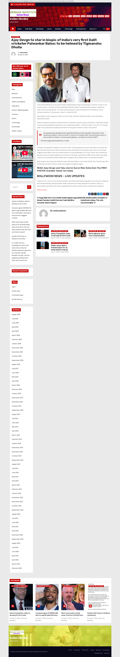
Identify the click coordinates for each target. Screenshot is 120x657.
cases (94, 16)
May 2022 (15, 527)
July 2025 (15, 369)
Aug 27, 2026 (55, 238)
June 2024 (15, 423)
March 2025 (16, 385)
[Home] (13, 29)
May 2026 (15, 327)
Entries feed (16, 291)
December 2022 (17, 497)
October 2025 (16, 356)
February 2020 (17, 568)
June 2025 (15, 373)
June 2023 (15, 473)
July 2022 (15, 518)
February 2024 (17, 439)
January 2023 (16, 493)
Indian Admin (64, 252)
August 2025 (16, 364)
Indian (107, 16)
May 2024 (15, 427)
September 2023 (17, 460)
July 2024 (15, 418)
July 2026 (15, 319)
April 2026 (15, 331)
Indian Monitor (19, 18)
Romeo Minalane (65, 238)
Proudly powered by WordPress (19, 651)
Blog (13, 89)
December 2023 (17, 448)
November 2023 (17, 452)
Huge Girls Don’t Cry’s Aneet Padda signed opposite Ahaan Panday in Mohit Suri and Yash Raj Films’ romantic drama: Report (59, 200)
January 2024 (16, 443)
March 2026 (16, 335)
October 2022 (16, 506)
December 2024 (17, 398)
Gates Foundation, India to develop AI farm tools (61, 235)
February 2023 (17, 489)
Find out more (42, 190)
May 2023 (15, 477)
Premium (15, 114)
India (70, 16)
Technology (68, 29)
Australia (89, 16)
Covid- (83, 16)
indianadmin (24, 52)
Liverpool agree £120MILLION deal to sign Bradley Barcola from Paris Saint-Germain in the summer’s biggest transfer (21, 213)
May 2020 (15, 556)
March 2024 (16, 435)
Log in (14, 287)
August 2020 (16, 543)
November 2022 (17, 502)
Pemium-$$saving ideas (20, 110)
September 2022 (17, 510)
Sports (49, 29)
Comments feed (17, 295)
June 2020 (15, 552)
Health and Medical (18, 102)
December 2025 (17, 348)
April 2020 (15, 560)
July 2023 (15, 468)
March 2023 (16, 485)
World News (39, 29)
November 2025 (17, 352)
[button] (104, 29)
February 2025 (17, 389)
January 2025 (16, 394)
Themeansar (43, 651)
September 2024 (18, 410)
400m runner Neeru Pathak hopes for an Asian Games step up (59, 248)
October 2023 (16, 456)
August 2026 (16, 314)
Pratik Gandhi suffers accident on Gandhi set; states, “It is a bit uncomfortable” (94, 200)
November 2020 (17, 535)
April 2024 (15, 431)
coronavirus (76, 16)
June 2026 (15, 323)
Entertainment (81, 29)
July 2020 (15, 547)
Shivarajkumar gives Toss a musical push (97, 235)
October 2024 (17, 406)
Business (58, 29)
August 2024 (16, 414)
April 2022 (15, 531)
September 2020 (17, 539)
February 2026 (17, 339)
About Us (93, 29)
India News (28, 29)
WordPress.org (17, 299)
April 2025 (15, 381)
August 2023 (16, 464)
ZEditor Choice (17, 131)
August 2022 (16, 514)
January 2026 (16, 344)
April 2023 (15, 481)
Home (19, 29)
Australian (101, 16)
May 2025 (15, 377)
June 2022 (15, 522)
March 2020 (16, 564)
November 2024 (17, 402)
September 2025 (17, 360)
